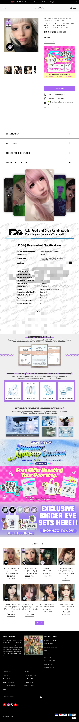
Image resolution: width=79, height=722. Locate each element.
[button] (39, 195)
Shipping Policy (48, 664)
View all (39, 623)
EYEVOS (39, 8)
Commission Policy (29, 679)
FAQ (45, 650)
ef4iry (50, 19)
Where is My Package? (50, 640)
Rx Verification (7, 679)
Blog (4, 689)
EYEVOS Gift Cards (29, 682)
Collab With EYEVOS (30, 675)
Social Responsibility (9, 685)
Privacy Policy (48, 657)
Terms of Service (49, 667)
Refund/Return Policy (50, 661)
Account (46, 654)
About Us (5, 675)
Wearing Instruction (8, 682)
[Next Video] (70, 195)
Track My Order (48, 643)
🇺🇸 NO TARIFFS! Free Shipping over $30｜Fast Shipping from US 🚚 (32, 2)
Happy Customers (29, 685)
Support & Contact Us (50, 647)
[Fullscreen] (50, 172)
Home (45, 19)
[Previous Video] (8, 195)
